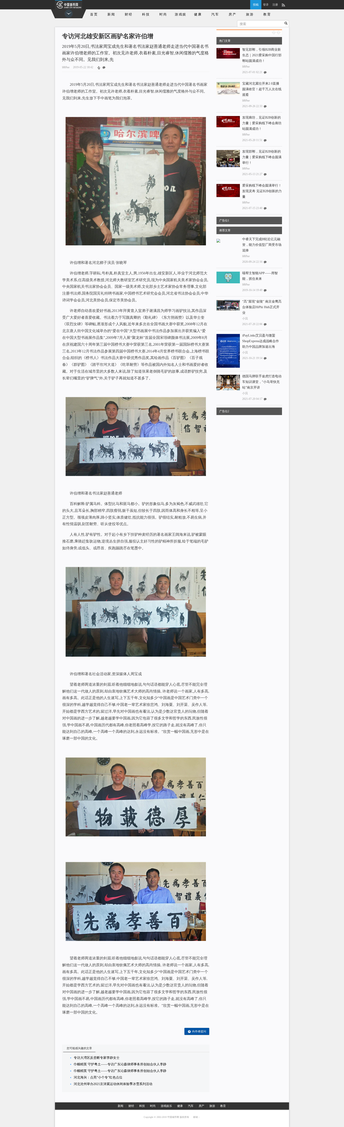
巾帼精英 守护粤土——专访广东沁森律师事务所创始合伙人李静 (120, 1064)
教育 (267, 14)
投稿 (256, 4)
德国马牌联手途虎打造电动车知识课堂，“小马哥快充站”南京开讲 (262, 381)
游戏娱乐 (181, 15)
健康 (198, 14)
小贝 (245, 318)
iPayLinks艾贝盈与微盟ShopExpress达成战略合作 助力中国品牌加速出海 (260, 341)
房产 (233, 14)
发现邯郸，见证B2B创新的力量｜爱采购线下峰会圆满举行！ (262, 157)
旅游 (250, 14)
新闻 (111, 14)
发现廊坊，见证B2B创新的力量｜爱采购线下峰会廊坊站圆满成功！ (262, 123)
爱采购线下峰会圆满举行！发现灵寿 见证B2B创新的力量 (262, 191)
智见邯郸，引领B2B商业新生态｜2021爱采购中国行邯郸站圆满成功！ (262, 55)
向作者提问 (199, 1031)
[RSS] (283, 4)
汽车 (215, 14)
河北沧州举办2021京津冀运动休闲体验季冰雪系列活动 (113, 1084)
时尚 (163, 14)
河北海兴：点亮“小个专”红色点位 (98, 1077)
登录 (266, 4)
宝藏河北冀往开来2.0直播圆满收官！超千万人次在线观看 (262, 89)
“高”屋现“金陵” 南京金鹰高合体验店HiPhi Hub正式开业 (262, 307)
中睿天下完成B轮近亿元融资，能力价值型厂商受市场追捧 (262, 244)
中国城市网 (173, 1117)
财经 (129, 14)
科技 (146, 14)
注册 (275, 4)
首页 (94, 14)
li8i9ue (246, 66)
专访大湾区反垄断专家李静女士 (97, 1058)
